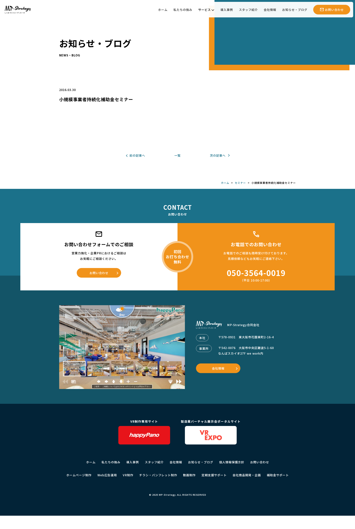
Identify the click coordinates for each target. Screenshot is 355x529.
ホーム (163, 9)
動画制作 (189, 475)
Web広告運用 (107, 475)
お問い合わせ (98, 273)
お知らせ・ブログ (294, 9)
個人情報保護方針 (231, 462)
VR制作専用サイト (144, 421)
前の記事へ (137, 155)
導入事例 (226, 9)
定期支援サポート (214, 475)
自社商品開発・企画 (247, 475)
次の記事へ (218, 155)
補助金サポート (278, 475)
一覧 (177, 155)
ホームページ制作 (79, 475)
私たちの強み (182, 9)
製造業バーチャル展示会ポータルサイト (211, 421)
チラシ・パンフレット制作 (158, 475)
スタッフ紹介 (248, 9)
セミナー (240, 183)
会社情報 (270, 9)
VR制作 (128, 475)
